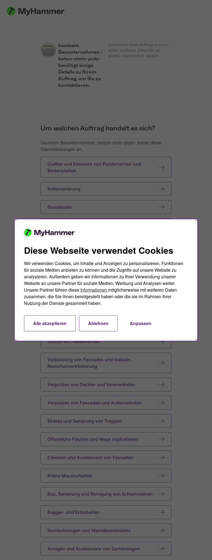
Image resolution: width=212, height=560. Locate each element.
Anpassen (140, 323)
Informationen (93, 290)
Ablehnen (98, 323)
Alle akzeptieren (50, 323)
